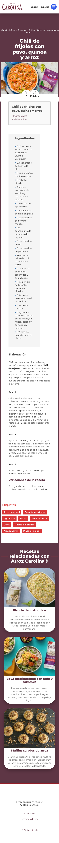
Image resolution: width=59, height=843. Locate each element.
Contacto (29, 813)
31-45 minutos (39, 518)
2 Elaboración (19, 119)
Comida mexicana (35, 512)
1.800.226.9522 (31, 805)
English (34, 6)
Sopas (23, 518)
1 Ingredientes (19, 116)
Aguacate (9, 518)
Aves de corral (12, 512)
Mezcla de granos (24, 524)
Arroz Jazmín (11, 531)
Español (45, 6)
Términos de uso (29, 819)
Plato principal (31, 531)
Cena (7, 524)
